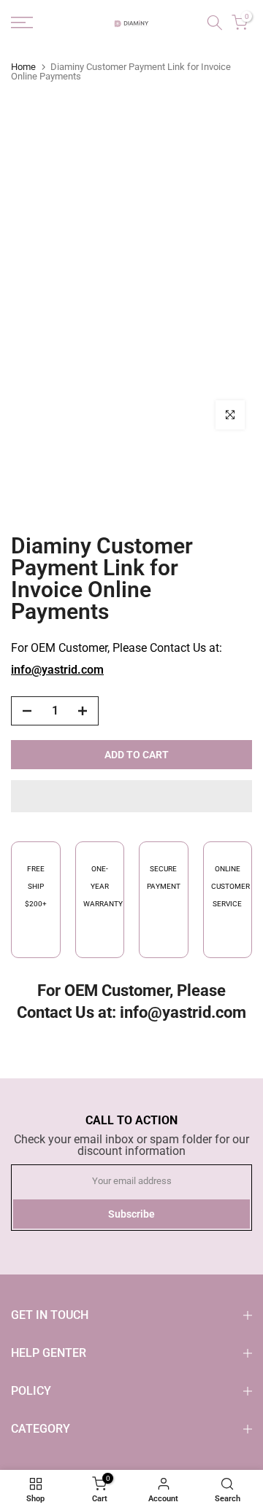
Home (23, 66)
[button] (131, 796)
